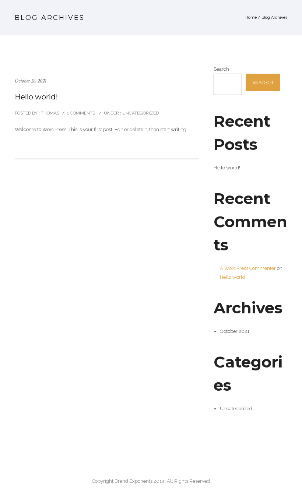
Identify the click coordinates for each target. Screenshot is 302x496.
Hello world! (36, 96)
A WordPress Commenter (248, 268)
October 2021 (234, 331)
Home (251, 17)
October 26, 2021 (30, 80)
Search (221, 69)
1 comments (81, 113)
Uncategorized (140, 113)
